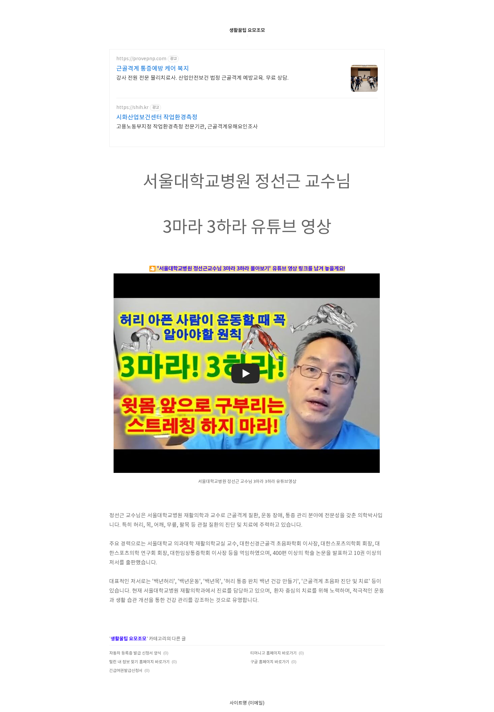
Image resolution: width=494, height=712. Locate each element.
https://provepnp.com (141, 59)
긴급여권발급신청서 (125, 671)
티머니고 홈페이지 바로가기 (273, 653)
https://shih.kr (132, 107)
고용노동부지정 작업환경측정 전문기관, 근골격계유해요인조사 (187, 127)
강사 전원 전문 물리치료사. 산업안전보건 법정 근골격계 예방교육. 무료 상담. (202, 78)
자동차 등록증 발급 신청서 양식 (135, 653)
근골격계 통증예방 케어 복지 (152, 68)
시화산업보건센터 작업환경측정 (157, 117)
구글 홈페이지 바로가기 (269, 662)
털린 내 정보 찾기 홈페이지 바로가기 (139, 662)
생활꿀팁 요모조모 (247, 30)
